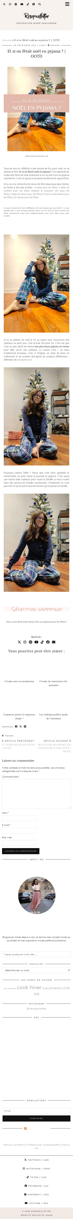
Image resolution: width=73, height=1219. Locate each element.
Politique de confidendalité (44, 1144)
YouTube (38, 1203)
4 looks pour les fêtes (45, 187)
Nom (5, 812)
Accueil (7, 40)
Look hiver (29, 987)
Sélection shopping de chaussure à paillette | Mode (54, 746)
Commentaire (11, 776)
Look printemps (51, 988)
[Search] (39, 4)
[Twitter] (4, 4)
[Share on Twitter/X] (21, 726)
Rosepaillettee (36, 16)
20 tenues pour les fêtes (25, 197)
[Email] (53, 642)
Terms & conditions (14, 1144)
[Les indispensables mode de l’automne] (54, 700)
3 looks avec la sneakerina (19, 681)
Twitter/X (38, 1160)
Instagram (37, 1168)
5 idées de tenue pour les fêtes (26, 194)
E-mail (6, 825)
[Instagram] (10, 4)
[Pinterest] (16, 4)
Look (42, 45)
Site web (7, 837)
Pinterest (38, 1194)
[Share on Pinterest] (25, 726)
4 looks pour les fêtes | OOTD (18, 744)
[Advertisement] (36, 1057)
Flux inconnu (38, 1129)
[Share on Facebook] (16, 726)
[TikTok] (28, 4)
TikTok (37, 1177)
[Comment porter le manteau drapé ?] (19, 700)
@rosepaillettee (37, 1008)
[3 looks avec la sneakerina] (19, 667)
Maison (8, 736)
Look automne (9, 988)
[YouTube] (22, 4)
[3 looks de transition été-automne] (54, 667)
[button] (68, 4)
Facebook (38, 1186)
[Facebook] (33, 4)
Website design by (36, 1215)
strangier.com (24, 359)
